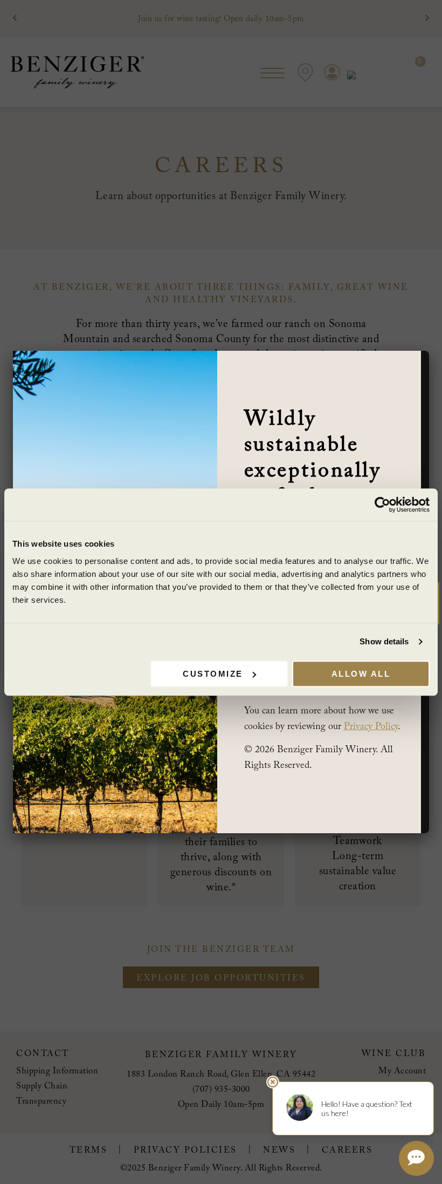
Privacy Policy (371, 727)
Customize (213, 673)
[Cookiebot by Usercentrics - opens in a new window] (382, 504)
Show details (384, 641)
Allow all (361, 673)
